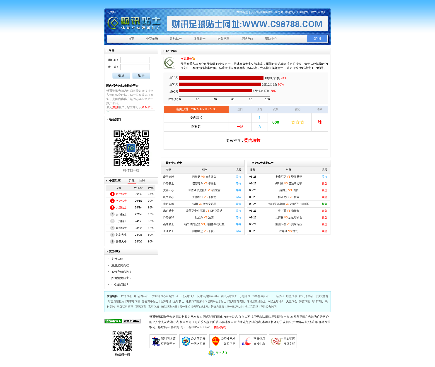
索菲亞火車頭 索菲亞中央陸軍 (288, 204)
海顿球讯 (304, 301)
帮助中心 (271, 38)
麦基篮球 (168, 176)
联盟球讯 (291, 296)
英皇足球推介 (229, 296)
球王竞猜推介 (116, 301)
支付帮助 (117, 259)
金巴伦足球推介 (185, 296)
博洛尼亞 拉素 (288, 197)
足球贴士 (176, 38)
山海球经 (165, 301)
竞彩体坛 (153, 306)
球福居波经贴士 (256, 301)
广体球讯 (126, 296)
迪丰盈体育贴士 (261, 296)
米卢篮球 (168, 204)
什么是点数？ (120, 284)
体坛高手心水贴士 (215, 301)
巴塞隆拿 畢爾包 (204, 183)
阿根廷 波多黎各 (204, 176)
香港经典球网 (268, 306)
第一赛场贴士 (234, 306)
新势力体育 (217, 306)
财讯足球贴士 (307, 296)
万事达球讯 (133, 301)
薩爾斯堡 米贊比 (204, 231)
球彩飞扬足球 (200, 306)
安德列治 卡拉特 (204, 197)
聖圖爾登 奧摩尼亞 (288, 224)
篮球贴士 (199, 38)
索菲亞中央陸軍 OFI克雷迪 (204, 210)
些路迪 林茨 (288, 231)
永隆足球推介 (276, 301)
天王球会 (291, 301)
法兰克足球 (251, 306)
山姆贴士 (121, 221)
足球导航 (247, 38)
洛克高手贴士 (150, 301)
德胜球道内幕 (169, 306)
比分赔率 (223, 38)
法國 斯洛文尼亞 (204, 204)
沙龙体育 (322, 296)
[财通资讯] (135, 23)
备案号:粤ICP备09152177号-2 (190, 327)
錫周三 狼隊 (288, 190)
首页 (131, 38)
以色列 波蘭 (204, 217)
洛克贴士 (121, 200)
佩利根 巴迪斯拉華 (288, 183)
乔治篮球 (168, 217)
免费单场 (152, 38)
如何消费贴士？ (121, 278)
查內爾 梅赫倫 (288, 210)
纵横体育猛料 (194, 301)
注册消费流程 (120, 265)
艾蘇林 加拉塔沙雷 (288, 217)
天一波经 (184, 306)
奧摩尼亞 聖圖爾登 (288, 176)
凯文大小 (121, 234)
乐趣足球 (244, 296)
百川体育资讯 (236, 301)
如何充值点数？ (121, 271)
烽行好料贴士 (142, 296)
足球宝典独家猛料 (208, 296)
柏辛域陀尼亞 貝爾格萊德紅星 (204, 224)
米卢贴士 (121, 194)
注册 (115, 107)
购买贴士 (147, 107)
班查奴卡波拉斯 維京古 (204, 190)
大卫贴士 (121, 207)
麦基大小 (121, 241)
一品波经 (278, 296)
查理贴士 (121, 228)
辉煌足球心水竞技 (163, 296)
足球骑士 (178, 301)
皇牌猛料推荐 (125, 306)
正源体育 (140, 306)
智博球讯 (317, 301)
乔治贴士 (121, 214)
